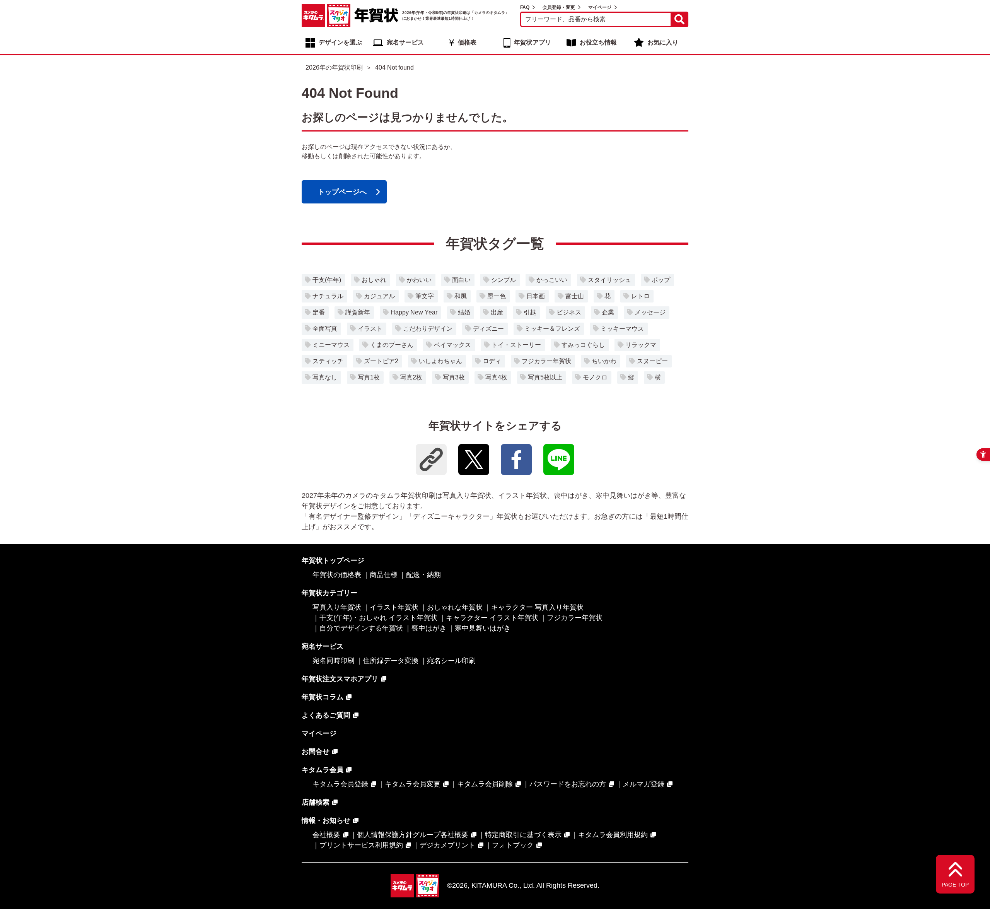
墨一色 (496, 296)
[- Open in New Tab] (473, 459)
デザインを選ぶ (340, 42)
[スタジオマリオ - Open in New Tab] (338, 15)
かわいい (419, 280)
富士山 (574, 296)
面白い (461, 280)
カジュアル (379, 296)
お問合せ (315, 751)
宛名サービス (405, 42)
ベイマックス (452, 345)
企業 (608, 312)
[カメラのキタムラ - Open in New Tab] (313, 15)
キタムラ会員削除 (485, 784)
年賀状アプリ (532, 42)
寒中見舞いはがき (482, 628)
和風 (460, 296)
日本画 (535, 296)
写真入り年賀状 (336, 607)
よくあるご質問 (326, 715)
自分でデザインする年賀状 (361, 628)
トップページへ (342, 192)
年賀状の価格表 (336, 575)
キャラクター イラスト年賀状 (492, 618)
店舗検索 (315, 802)
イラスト (370, 328)
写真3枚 (454, 377)
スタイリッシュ (609, 280)
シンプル (503, 280)
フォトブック (513, 845)
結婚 (464, 312)
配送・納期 (423, 575)
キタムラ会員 (322, 770)
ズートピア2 (381, 361)
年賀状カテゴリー (329, 593)
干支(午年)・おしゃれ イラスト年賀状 (378, 618)
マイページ (599, 7)
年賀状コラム (322, 697)
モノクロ (595, 377)
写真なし (324, 377)
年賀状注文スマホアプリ (340, 679)
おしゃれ (374, 280)
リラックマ (640, 345)
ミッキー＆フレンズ (552, 328)
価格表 (467, 42)
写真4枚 (496, 377)
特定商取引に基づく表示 (523, 835)
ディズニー (488, 328)
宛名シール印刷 (451, 661)
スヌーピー (652, 361)
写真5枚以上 (545, 377)
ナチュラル (327, 296)
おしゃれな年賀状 (455, 607)
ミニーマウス (331, 345)
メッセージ (650, 312)
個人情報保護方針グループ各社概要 (412, 835)
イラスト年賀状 (394, 607)
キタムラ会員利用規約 (613, 835)
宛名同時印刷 (333, 661)
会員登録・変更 (559, 7)
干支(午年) (326, 280)
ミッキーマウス (622, 328)
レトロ (640, 296)
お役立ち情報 (598, 42)
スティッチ (327, 361)
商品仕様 (384, 575)
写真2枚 (411, 377)
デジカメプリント (447, 845)
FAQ (524, 7)
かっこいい (551, 280)
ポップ (661, 280)
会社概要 (326, 835)
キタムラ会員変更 (412, 784)
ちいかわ (604, 361)
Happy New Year (414, 312)
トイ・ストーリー (516, 345)
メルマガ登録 (643, 784)
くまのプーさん (391, 345)
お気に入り (662, 42)
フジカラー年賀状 (546, 361)
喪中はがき (428, 628)
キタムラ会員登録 (340, 784)
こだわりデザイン (427, 328)
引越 (530, 312)
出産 (497, 312)
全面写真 (324, 328)
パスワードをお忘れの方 (567, 784)
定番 (318, 312)
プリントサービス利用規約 (361, 845)
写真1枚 (369, 377)
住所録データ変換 (390, 661)
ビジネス (568, 312)
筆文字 (424, 296)
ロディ (492, 361)
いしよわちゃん (440, 361)
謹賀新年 (357, 312)
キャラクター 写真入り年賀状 (537, 607)
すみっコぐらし (583, 345)
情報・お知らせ (326, 820)
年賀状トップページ (333, 560)
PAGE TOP (955, 885)
